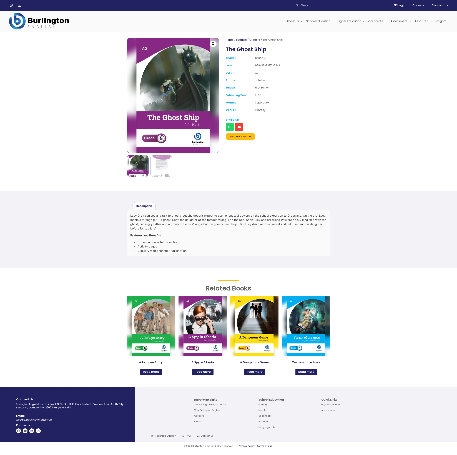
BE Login (399, 5)
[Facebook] (18, 430)
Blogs (197, 421)
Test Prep (421, 21)
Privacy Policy (246, 446)
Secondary (264, 416)
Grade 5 (254, 40)
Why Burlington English (207, 410)
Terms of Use (264, 446)
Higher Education (349, 21)
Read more (151, 372)
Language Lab (266, 427)
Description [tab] (144, 206)
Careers (418, 5)
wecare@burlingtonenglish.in (34, 419)
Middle (262, 410)
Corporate (375, 21)
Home (229, 40)
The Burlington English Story (210, 404)
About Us (292, 21)
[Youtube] (25, 430)
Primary (262, 404)
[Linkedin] (31, 430)
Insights (441, 21)
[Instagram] (38, 430)
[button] (213, 44)
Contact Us (439, 5)
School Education (318, 21)
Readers (241, 40)
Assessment (399, 21)
